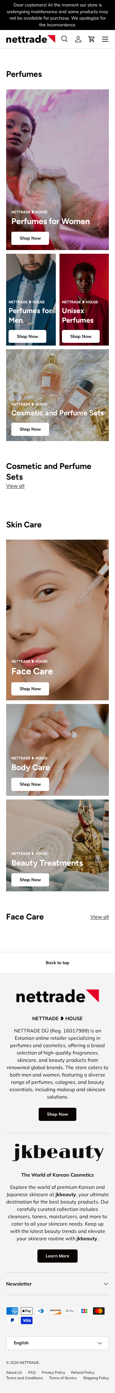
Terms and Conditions (24, 1378)
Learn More (57, 1256)
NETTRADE (29, 1362)
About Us (14, 1372)
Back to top (57, 962)
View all (15, 486)
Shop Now (30, 238)
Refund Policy (82, 1372)
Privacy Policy (53, 1372)
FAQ (32, 1372)
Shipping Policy (96, 1378)
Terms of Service (63, 1378)
